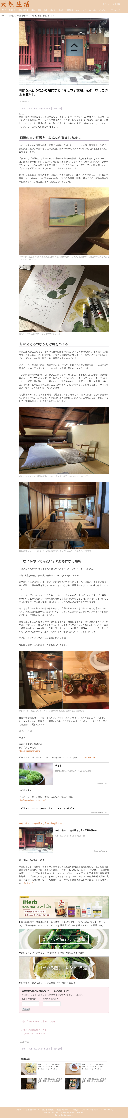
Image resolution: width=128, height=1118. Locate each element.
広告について (20, 1110)
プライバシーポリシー (90, 1110)
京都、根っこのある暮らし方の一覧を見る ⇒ (40, 823)
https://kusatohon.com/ (29, 751)
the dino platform (67, 1115)
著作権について (33, 1110)
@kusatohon (89, 757)
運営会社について (63, 1110)
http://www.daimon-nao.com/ (32, 800)
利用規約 (76, 1110)
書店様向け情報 (48, 1110)
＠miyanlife (28, 883)
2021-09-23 (24, 102)
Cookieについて (107, 1110)
